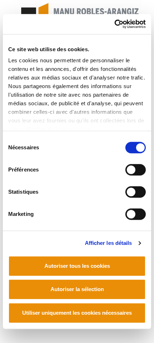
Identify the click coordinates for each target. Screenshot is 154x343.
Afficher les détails (108, 243)
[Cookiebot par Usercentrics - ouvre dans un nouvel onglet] (114, 24)
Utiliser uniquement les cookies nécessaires (77, 313)
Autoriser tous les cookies (77, 266)
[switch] (135, 169)
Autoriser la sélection (77, 289)
